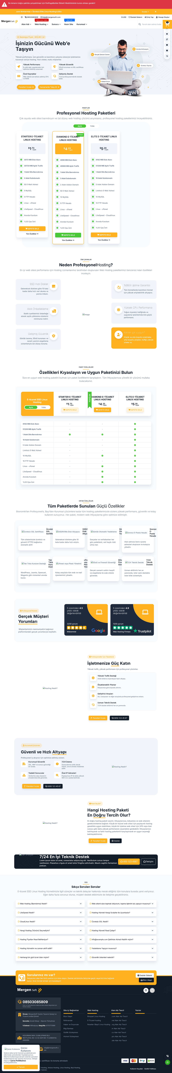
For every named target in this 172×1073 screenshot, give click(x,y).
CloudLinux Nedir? (27, 921)
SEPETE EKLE (33, 229)
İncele (144, 12)
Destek (116, 841)
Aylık (80, 126)
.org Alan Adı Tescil (119, 1024)
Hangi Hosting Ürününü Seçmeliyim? (35, 930)
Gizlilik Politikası (150, 1069)
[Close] (155, 11)
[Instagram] (22, 17)
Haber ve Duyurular (71, 1024)
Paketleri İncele (25, 87)
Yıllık (92, 126)
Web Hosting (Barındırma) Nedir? (33, 904)
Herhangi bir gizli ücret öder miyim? (34, 957)
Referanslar (68, 1020)
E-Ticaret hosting (94, 1020)
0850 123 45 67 (120, 718)
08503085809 (35, 1002)
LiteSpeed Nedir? (27, 912)
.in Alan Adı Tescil (118, 1028)
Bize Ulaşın (147, 980)
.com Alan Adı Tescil (119, 1016)
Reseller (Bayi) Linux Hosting (98, 1024)
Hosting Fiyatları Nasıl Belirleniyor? (34, 939)
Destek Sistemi (145, 975)
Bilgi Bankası (68, 1028)
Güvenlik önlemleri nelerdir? (103, 957)
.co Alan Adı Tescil (118, 1032)
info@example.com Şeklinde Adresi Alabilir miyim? (112, 939)
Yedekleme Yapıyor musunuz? (104, 948)
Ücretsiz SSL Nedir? (100, 921)
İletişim (149, 861)
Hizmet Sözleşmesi (71, 1036)
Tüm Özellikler (31, 234)
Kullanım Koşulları (136, 1069)
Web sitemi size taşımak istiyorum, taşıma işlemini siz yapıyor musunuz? (121, 904)
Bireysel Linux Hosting (96, 1016)
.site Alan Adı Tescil (119, 1040)
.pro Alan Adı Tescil (119, 1036)
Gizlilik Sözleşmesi (70, 1032)
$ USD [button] (123, 17)
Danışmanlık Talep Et (48, 87)
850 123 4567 (130, 861)
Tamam (21, 1067)
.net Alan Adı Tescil (118, 1020)
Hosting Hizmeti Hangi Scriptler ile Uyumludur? (111, 912)
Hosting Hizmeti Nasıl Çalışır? (104, 930)
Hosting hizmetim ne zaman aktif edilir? (36, 948)
